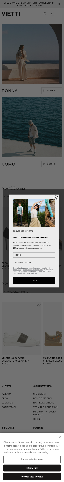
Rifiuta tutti (32, 468)
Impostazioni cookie (32, 459)
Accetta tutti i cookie (32, 476)
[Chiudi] (60, 437)
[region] (32, 457)
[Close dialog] (56, 198)
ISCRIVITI (34, 281)
